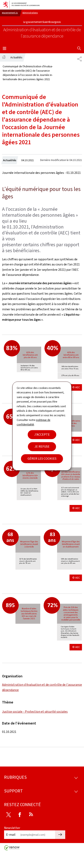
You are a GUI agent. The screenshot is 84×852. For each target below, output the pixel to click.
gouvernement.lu (10, 12)
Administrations (30, 12)
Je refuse (42, 446)
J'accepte (42, 434)
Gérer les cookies (42, 458)
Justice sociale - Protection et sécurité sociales (35, 711)
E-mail (10, 834)
